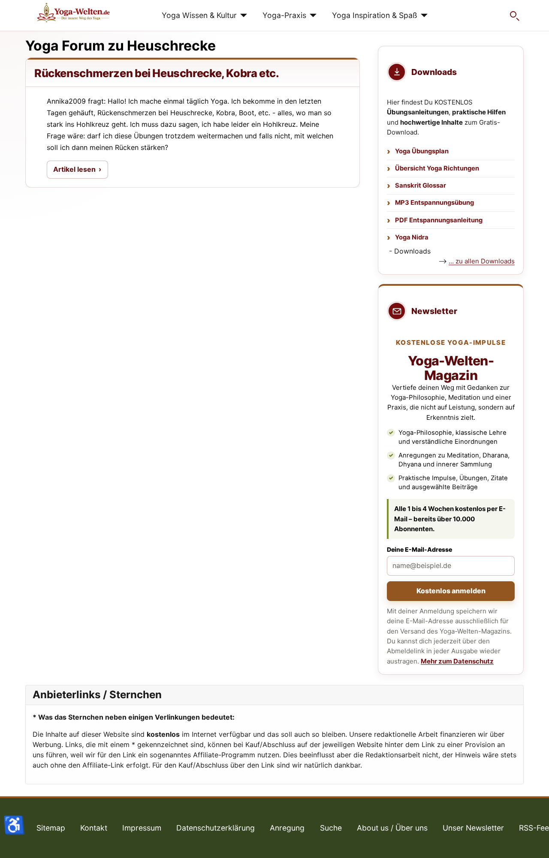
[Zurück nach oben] (534, 842)
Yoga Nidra (411, 237)
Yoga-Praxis (284, 15)
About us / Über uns (392, 827)
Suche (331, 827)
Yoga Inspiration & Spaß (374, 15)
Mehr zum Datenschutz (457, 661)
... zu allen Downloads (482, 261)
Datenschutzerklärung (215, 827)
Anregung (287, 827)
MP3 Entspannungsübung (434, 202)
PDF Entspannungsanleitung (439, 220)
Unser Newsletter (473, 827)
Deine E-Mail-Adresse (419, 549)
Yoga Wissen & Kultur (199, 15)
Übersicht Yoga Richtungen (437, 168)
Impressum (141, 827)
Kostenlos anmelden (451, 590)
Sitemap (50, 827)
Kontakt (93, 827)
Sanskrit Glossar (420, 185)
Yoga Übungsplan (422, 151)
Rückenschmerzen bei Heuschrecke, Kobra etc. (156, 73)
